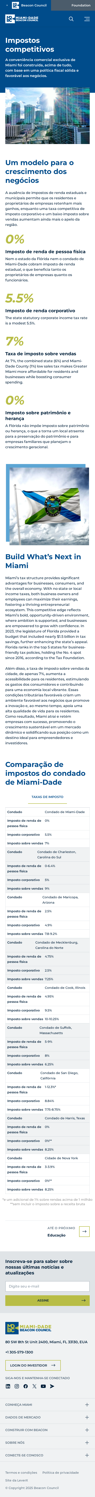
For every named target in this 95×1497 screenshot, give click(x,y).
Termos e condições (21, 1473)
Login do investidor (28, 1365)
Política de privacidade (60, 1473)
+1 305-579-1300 (19, 1352)
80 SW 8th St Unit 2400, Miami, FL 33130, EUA (46, 1342)
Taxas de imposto (47, 797)
